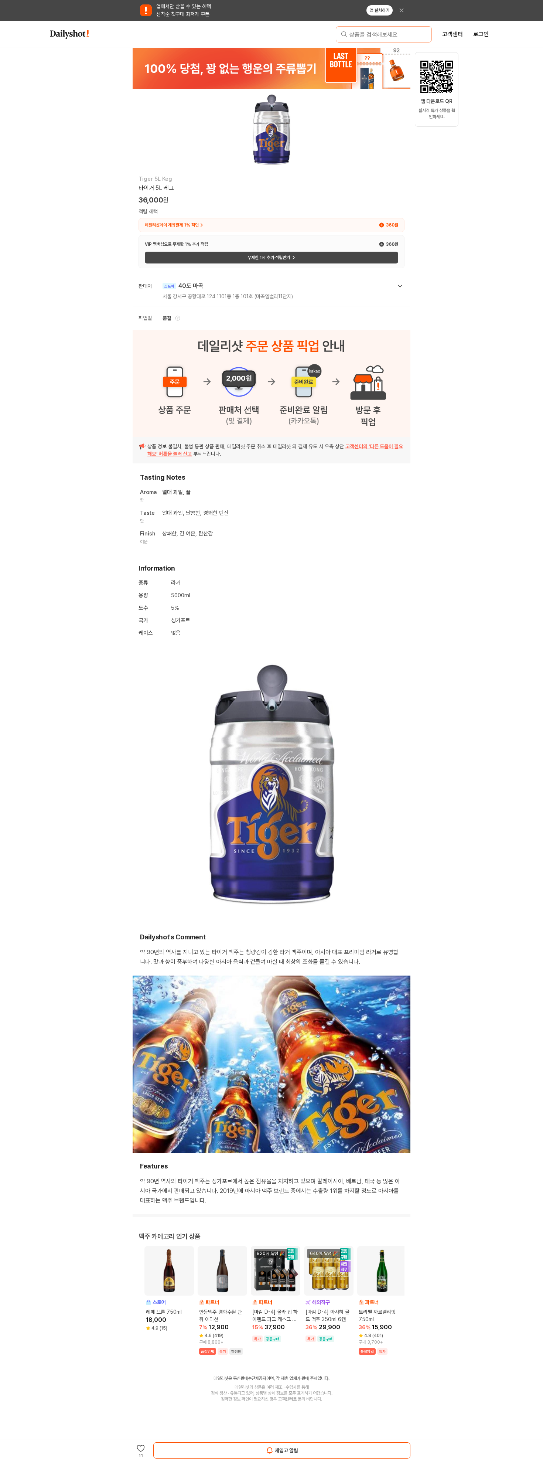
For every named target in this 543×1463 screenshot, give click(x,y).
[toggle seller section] (400, 286)
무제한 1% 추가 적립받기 (268, 257)
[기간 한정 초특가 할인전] (310, 68)
